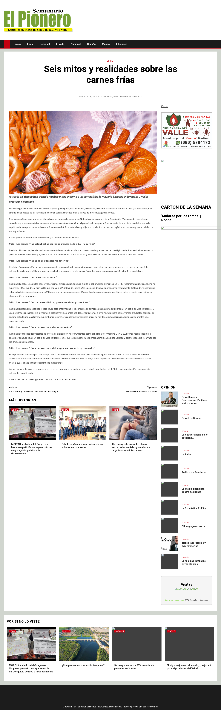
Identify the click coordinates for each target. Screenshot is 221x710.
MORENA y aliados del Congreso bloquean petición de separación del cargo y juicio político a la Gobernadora (31, 668)
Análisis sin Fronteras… (195, 472)
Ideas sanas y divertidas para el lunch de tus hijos (33, 389)
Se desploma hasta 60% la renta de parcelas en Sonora (134, 667)
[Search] (214, 44)
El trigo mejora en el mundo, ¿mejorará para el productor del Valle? (189, 667)
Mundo (106, 44)
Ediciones (121, 44)
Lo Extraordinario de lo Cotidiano (140, 389)
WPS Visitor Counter (196, 600)
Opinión (91, 44)
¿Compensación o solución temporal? (83, 665)
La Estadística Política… (195, 508)
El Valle (60, 44)
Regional (45, 44)
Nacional (76, 44)
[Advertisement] (57, 695)
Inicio (18, 44)
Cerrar (164, 106)
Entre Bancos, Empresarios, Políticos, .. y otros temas (196, 400)
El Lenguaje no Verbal (194, 526)
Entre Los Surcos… (192, 418)
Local (30, 44)
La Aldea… (187, 454)
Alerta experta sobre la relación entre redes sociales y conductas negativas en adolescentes (131, 447)
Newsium (137, 706)
